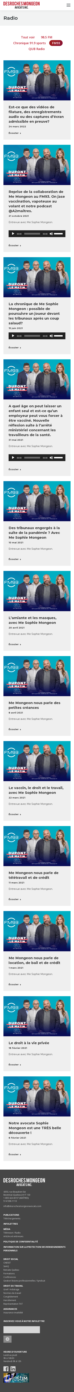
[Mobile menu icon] (68, 5)
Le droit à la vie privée (29, 1043)
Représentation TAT (13, 1303)
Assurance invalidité (13, 1312)
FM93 (56, 43)
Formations (9, 1273)
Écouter (14, 133)
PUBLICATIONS (11, 1214)
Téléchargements (11, 1218)
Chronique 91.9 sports (29, 43)
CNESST (7, 1262)
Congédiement (10, 1296)
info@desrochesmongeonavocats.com (22, 1206)
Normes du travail (12, 1293)
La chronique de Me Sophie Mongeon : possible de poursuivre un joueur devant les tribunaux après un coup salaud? (34, 313)
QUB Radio (37, 49)
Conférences (9, 1277)
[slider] (59, 233)
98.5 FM (46, 37)
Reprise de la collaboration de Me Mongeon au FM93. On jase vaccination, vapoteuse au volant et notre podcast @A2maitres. (37, 201)
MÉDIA (6, 1229)
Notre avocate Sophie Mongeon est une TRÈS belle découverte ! (35, 1128)
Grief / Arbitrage (11, 1289)
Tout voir (28, 37)
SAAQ (6, 1266)
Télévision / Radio (12, 1232)
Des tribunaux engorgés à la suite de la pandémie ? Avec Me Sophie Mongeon (34, 533)
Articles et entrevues (13, 1236)
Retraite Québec (11, 1269)
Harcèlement (9, 1300)
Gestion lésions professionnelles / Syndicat (24, 1280)
